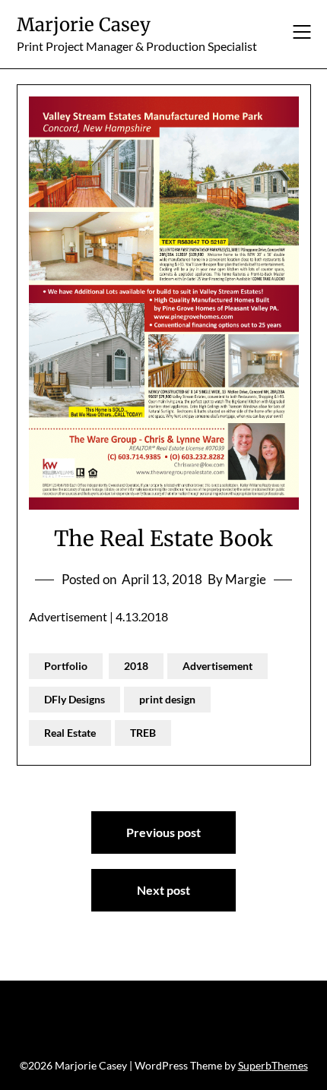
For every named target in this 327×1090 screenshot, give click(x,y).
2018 (136, 665)
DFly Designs (74, 699)
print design (167, 699)
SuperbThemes (273, 1065)
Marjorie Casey (84, 24)
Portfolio (65, 665)
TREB (143, 732)
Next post (163, 890)
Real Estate (70, 732)
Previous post (163, 832)
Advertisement (217, 665)
